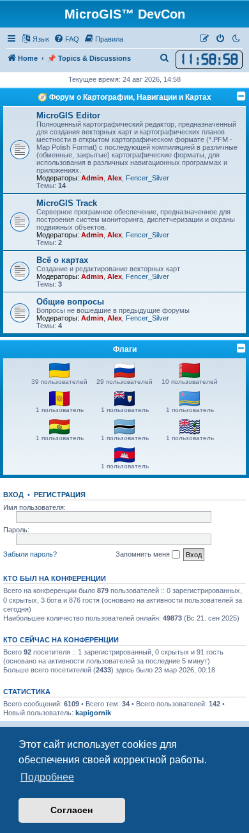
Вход (13, 494)
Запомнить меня (144, 554)
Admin (92, 178)
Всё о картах (62, 260)
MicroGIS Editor (68, 115)
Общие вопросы (70, 301)
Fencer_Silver (147, 178)
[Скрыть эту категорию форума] (241, 96)
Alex (114, 178)
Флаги (125, 349)
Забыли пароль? (30, 554)
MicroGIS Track (66, 203)
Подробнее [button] (47, 777)
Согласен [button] (71, 810)
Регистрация (60, 494)
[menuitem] (66, 39)
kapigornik (93, 713)
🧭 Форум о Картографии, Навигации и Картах (124, 97)
